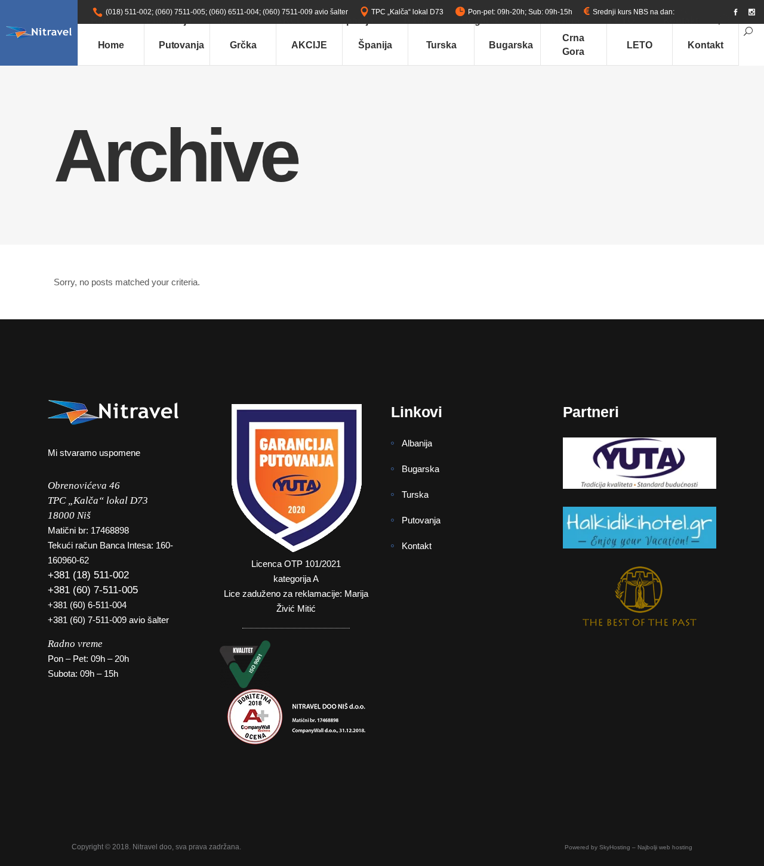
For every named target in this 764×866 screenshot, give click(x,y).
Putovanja (421, 520)
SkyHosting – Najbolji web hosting (645, 847)
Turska (415, 494)
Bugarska (420, 469)
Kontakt (417, 546)
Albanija (417, 443)
